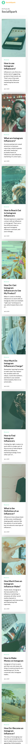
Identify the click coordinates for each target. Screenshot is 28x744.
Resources (6, 59)
